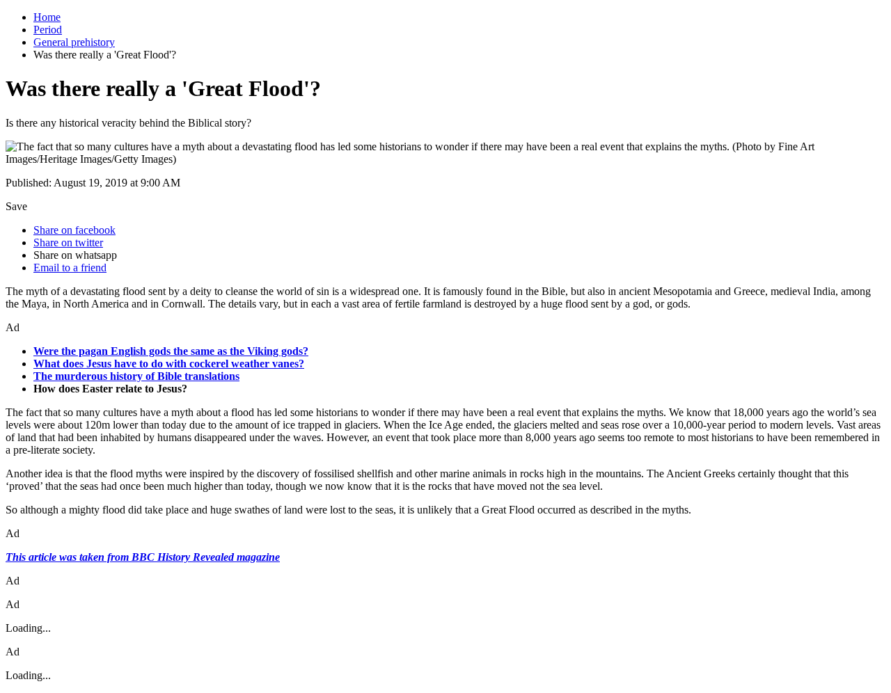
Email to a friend (70, 267)
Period (47, 29)
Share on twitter (68, 242)
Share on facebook (74, 230)
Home (47, 17)
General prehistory (74, 42)
